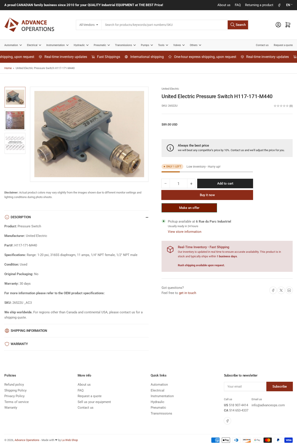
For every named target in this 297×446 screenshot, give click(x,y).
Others (193, 45)
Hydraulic (79, 45)
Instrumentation (55, 45)
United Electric (170, 88)
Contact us (262, 45)
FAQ (238, 5)
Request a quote (283, 45)
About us (223, 5)
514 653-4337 (238, 410)
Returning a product (259, 5)
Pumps (145, 45)
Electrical (32, 45)
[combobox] (175, 25)
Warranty (10, 408)
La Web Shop (70, 440)
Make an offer (189, 209)
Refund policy (14, 385)
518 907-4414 (238, 405)
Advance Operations (27, 440)
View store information (184, 232)
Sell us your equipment (94, 402)
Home (8, 68)
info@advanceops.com (268, 405)
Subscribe (279, 386)
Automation (11, 45)
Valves (177, 45)
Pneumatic (100, 45)
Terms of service (16, 402)
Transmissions (123, 45)
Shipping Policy (15, 390)
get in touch (187, 293)
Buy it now (207, 195)
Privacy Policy (14, 396)
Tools (161, 45)
